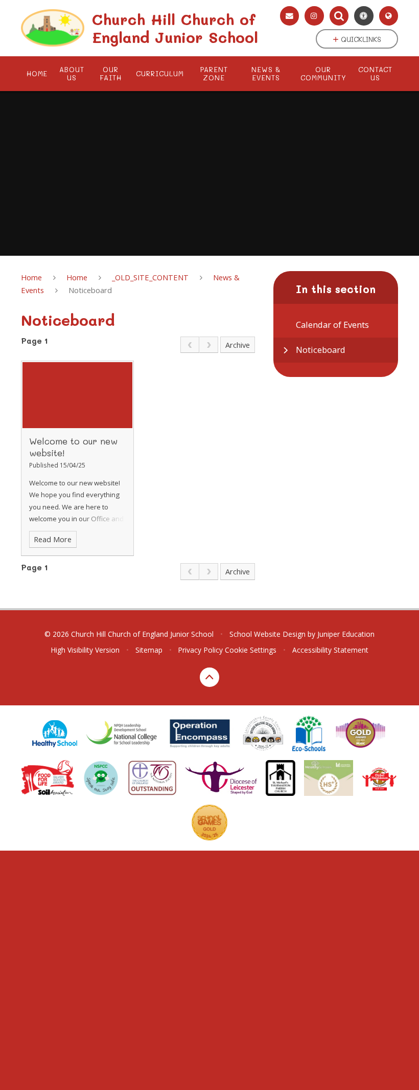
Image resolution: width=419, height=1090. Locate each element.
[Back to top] (209, 677)
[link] (189, 345)
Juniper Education (346, 634)
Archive (237, 345)
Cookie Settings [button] (250, 650)
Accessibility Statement (330, 650)
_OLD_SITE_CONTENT (150, 277)
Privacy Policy (200, 650)
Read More (53, 539)
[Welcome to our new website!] (77, 395)
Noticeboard (90, 290)
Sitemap (148, 650)
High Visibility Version (85, 650)
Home (31, 277)
